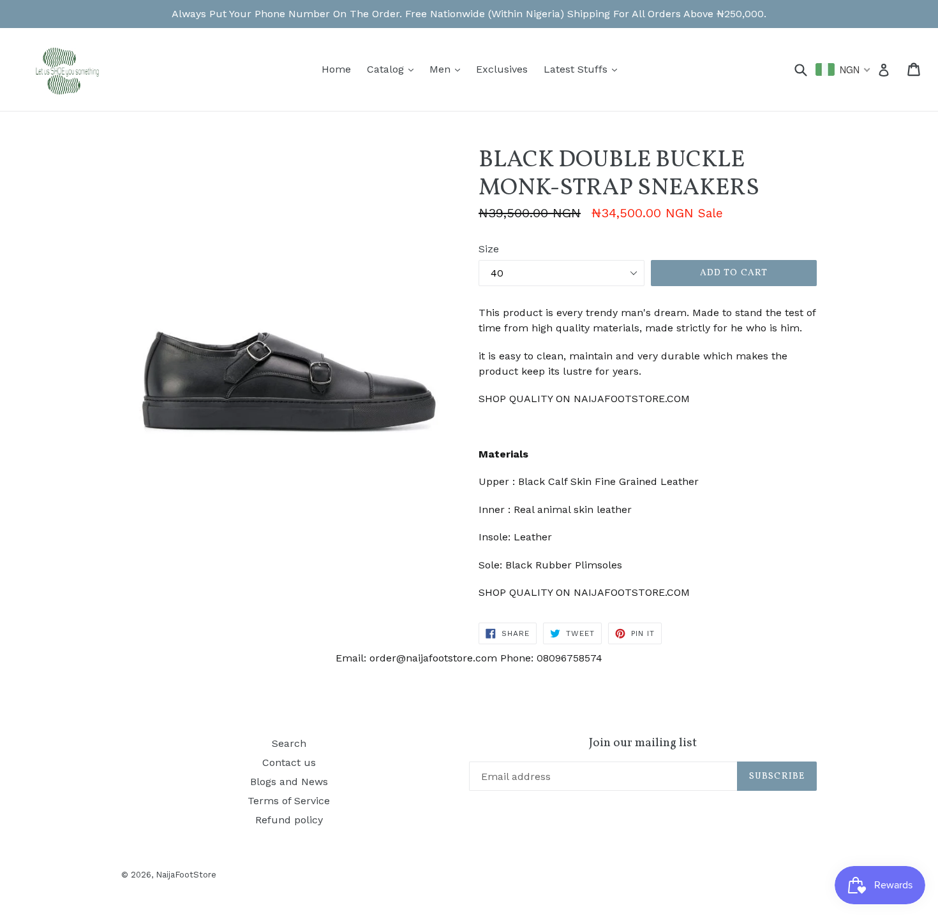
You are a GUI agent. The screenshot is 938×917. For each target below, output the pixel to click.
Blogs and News (289, 782)
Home (336, 69)
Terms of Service (289, 801)
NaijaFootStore (186, 874)
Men (447, 68)
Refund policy (289, 820)
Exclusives (502, 69)
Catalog (393, 68)
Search (289, 743)
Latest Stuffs (583, 68)
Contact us (289, 762)
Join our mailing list (643, 743)
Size (489, 249)
